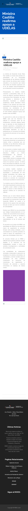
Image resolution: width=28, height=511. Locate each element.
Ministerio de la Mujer (14, 478)
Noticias (15, 68)
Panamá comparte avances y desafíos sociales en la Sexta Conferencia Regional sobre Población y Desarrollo (14, 440)
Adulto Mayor (14, 471)
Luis (8, 68)
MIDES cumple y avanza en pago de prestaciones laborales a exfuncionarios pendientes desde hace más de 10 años (14, 448)
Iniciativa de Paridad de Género (14, 474)
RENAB (14, 481)
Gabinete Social (14, 463)
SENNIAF (14, 484)
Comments (8, 69)
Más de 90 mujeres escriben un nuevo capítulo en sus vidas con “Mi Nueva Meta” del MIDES (14, 433)
